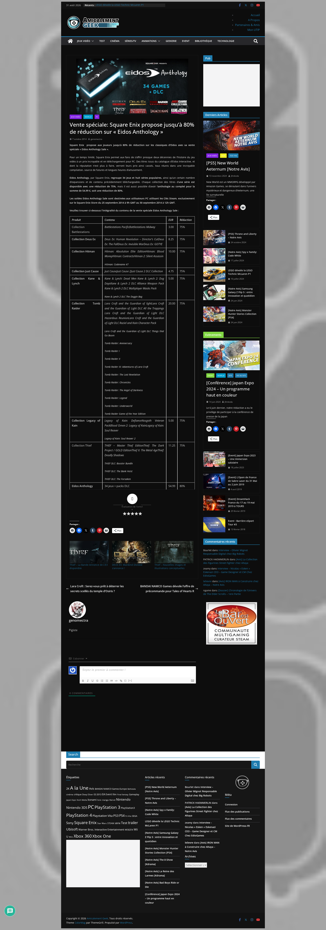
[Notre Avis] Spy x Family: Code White (242, 253)
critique (78, 794)
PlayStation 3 (107, 807)
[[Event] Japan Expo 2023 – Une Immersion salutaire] (214, 461)
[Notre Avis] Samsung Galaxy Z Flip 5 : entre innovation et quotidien (241, 292)
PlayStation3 (128, 807)
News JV (88, 117)
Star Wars (102, 823)
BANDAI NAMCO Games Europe (111, 788)
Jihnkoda (235, 175)
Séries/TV (130, 41)
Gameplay (134, 794)
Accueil (255, 15)
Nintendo (123, 799)
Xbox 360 (83, 836)
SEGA (134, 815)
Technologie (226, 41)
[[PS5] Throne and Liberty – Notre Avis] (214, 238)
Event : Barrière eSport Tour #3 (241, 522)
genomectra (96, 139)
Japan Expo (71, 800)
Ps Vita (128, 816)
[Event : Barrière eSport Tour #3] (214, 525)
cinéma (69, 794)
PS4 (122, 815)
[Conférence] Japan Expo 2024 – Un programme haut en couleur (230, 389)
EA (103, 794)
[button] (92, 41)
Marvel (112, 800)
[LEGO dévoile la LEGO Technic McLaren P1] (214, 274)
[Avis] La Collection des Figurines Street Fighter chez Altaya (201, 811)
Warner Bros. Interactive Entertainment (101, 829)
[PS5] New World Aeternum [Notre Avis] (228, 166)
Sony (70, 823)
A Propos (254, 20)
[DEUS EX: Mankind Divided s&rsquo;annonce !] (131, 552)
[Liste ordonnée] (102, 681)
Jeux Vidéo (83, 41)
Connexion (231, 804)
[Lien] (121, 681)
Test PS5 (233, 155)
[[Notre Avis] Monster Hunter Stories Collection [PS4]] (214, 316)
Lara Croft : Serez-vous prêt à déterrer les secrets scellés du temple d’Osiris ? (97, 588)
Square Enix (85, 822)
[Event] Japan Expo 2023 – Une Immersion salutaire (242, 459)
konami (92, 799)
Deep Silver (87, 794)
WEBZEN (129, 829)
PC (97, 117)
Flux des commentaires (238, 818)
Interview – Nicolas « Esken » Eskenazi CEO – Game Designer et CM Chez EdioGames (227, 572)
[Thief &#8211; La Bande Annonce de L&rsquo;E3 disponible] (89, 552)
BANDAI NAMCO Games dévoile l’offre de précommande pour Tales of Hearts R (167, 588)
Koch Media (82, 800)
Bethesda (132, 789)
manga (105, 799)
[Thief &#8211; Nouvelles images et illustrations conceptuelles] (174, 552)
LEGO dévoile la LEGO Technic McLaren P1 (120, 5)
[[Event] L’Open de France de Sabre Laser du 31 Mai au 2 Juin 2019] (214, 483)
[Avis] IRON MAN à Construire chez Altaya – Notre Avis (202, 847)
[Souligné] (92, 681)
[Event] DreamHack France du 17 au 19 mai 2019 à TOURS (241, 502)
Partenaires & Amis (247, 25)
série (117, 823)
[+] (130, 680)
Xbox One (101, 836)
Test (102, 41)
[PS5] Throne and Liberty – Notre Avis (242, 235)
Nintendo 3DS (76, 807)
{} (125, 680)
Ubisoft (72, 829)
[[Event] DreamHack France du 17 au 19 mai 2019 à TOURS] (214, 505)
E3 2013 (97, 794)
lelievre (207, 581)
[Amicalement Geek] (70, 41)
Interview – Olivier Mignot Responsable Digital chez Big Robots (201, 791)
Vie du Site (241, 375)
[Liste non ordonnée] (106, 681)
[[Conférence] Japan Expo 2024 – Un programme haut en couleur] (231, 355)
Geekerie (171, 41)
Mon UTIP (253, 30)
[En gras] (83, 681)
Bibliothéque (203, 41)
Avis (91, 788)
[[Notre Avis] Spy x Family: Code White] (214, 256)
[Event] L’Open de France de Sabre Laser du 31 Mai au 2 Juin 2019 (242, 481)
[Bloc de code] (116, 681)
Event (185, 41)
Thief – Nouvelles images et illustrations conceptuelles (170, 566)
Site (230, 375)
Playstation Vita (103, 816)
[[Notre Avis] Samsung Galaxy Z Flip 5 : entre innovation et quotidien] (214, 295)
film (114, 794)
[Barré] (97, 681)
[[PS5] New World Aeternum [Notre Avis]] (231, 135)
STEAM (110, 823)
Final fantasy (122, 794)
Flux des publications (237, 811)
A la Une (79, 788)
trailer (133, 822)
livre (99, 799)
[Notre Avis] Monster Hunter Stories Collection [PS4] (242, 314)
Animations (149, 41)
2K (67, 788)
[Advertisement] (231, 85)
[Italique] (87, 681)
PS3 (116, 816)
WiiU (71, 837)
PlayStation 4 (79, 815)
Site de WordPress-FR (237, 825)
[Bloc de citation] (111, 681)
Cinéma (114, 41)
